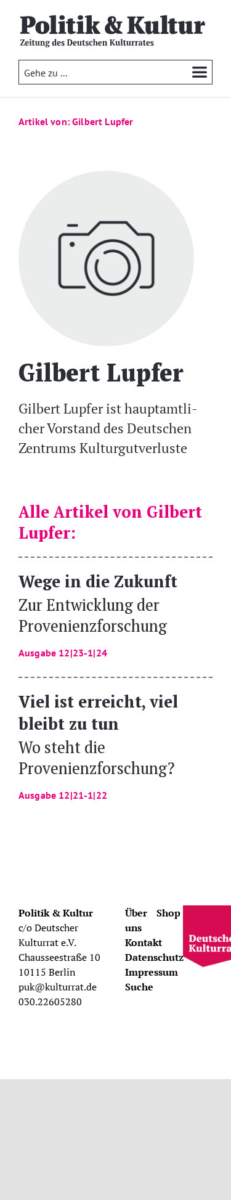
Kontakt (143, 942)
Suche (139, 987)
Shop (168, 913)
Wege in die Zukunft (97, 614)
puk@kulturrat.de (57, 987)
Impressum (151, 972)
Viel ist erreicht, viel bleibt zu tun (98, 745)
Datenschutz (154, 957)
